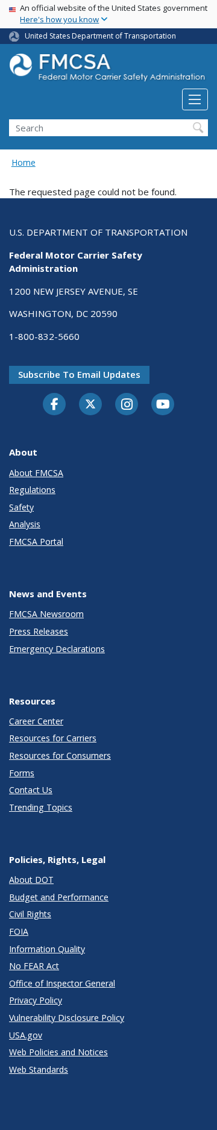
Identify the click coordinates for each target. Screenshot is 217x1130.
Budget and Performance (58, 897)
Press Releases (38, 631)
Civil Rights (30, 914)
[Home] (108, 71)
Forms (21, 773)
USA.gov (25, 1035)
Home (23, 162)
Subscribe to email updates (79, 374)
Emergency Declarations (57, 648)
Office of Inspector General (62, 983)
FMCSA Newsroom (46, 614)
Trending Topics (40, 807)
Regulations (32, 489)
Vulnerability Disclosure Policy (66, 1017)
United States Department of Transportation (100, 36)
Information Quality (47, 949)
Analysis (24, 524)
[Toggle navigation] (195, 99)
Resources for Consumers (60, 755)
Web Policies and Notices (58, 1052)
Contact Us (30, 790)
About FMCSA (36, 473)
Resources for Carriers (52, 738)
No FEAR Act (34, 965)
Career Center (36, 721)
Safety (21, 507)
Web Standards (38, 1069)
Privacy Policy (35, 1000)
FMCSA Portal (36, 541)
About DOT (31, 879)
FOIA (18, 931)
